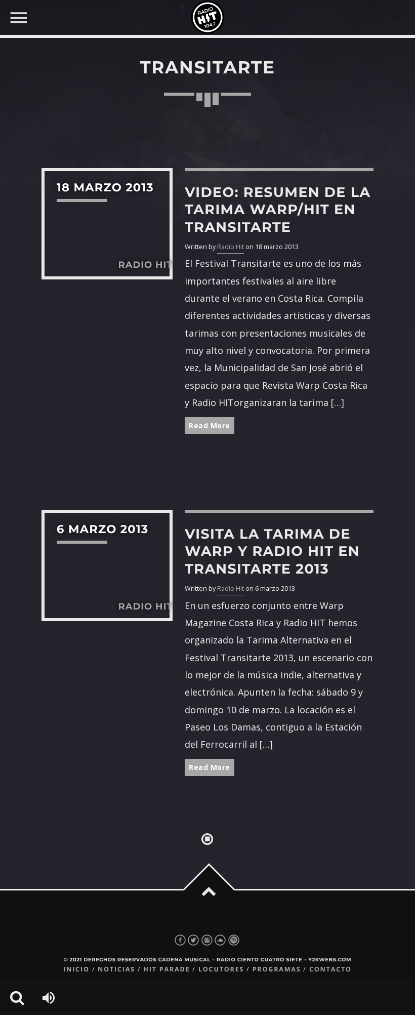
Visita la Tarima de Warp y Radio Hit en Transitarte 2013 (272, 551)
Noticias (116, 969)
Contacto (330, 969)
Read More (209, 425)
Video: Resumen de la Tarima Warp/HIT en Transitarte (277, 209)
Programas (277, 969)
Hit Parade (166, 969)
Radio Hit (230, 246)
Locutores (221, 969)
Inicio (76, 969)
